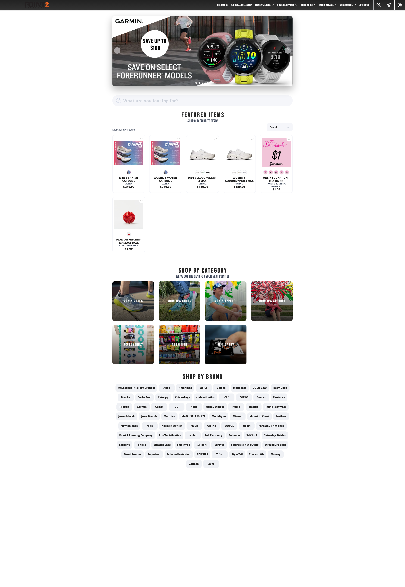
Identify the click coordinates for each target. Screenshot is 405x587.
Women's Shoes (263, 5)
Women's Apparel (285, 5)
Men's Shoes (307, 5)
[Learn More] (202, 51)
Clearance (222, 5)
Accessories (346, 5)
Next (288, 50)
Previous (117, 50)
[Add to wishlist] (141, 138)
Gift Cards (364, 5)
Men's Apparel (326, 5)
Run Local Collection (241, 5)
